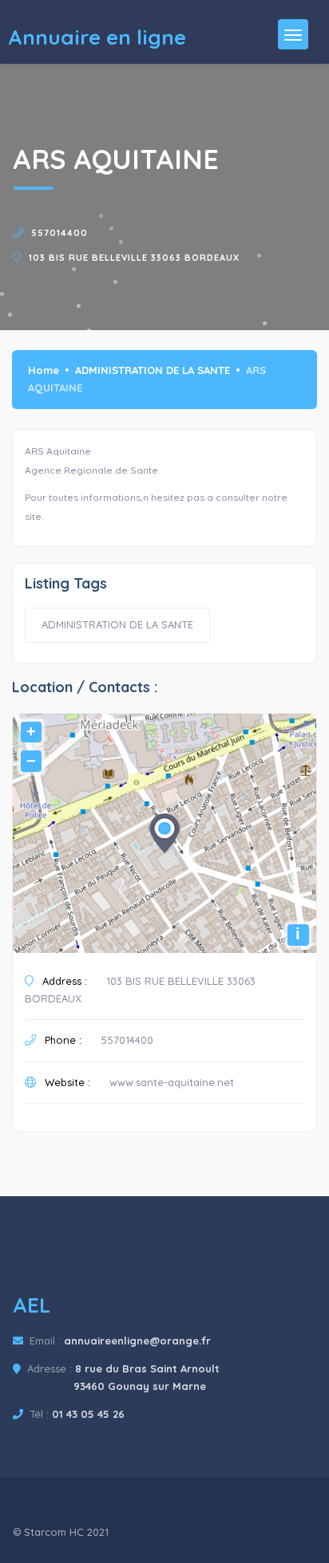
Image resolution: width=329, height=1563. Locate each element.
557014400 (59, 232)
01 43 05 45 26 (88, 1413)
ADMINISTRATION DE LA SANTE (152, 370)
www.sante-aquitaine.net (171, 1082)
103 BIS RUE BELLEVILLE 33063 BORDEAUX (134, 257)
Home (43, 370)
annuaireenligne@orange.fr (137, 1340)
